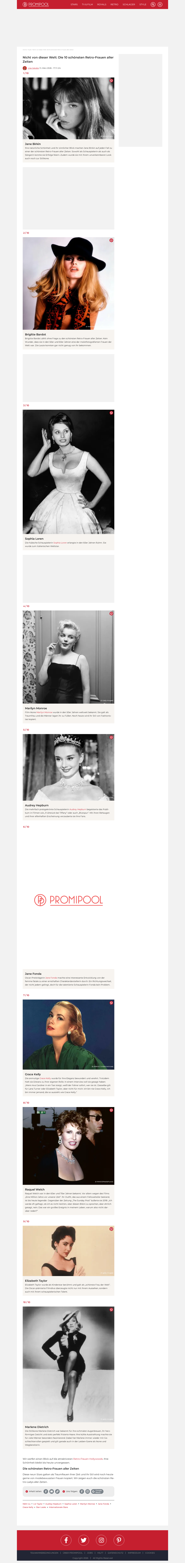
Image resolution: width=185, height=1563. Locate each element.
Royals (101, 4)
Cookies (150, 1553)
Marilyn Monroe (44, 712)
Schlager (129, 4)
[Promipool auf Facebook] (66, 1540)
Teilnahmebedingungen (44, 1553)
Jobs (90, 1553)
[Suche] (153, 4)
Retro (114, 4)
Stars (74, 4)
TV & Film (87, 4)
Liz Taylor (37, 1504)
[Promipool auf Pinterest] (118, 1540)
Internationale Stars (58, 1507)
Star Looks (41, 1507)
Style (142, 4)
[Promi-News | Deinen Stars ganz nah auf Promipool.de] (46, 4)
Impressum (134, 1553)
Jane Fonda (51, 977)
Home (25, 49)
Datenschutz (115, 1553)
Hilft (100, 1553)
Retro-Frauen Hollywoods (88, 1459)
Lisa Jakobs (33, 68)
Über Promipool (73, 1553)
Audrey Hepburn (78, 809)
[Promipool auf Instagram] (101, 1540)
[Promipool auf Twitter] (83, 1540)
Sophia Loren (60, 542)
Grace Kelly (45, 1078)
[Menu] (160, 4)
